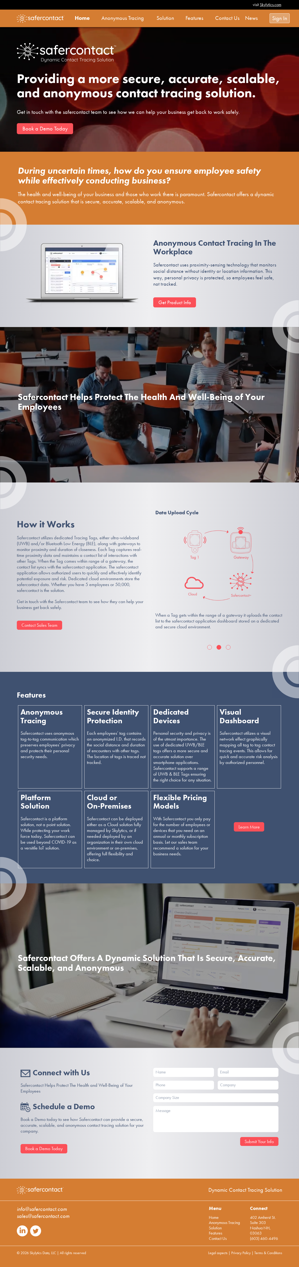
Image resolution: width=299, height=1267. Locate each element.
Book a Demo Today (45, 128)
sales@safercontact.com (43, 1216)
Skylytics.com (270, 4)
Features (215, 1233)
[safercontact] (40, 18)
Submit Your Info (259, 1141)
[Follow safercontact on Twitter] (35, 1235)
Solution (215, 1228)
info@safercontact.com (42, 1209)
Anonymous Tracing (224, 1222)
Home (214, 1217)
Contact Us (218, 1238)
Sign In (279, 18)
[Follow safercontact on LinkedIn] (22, 1235)
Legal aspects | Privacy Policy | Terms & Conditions (245, 1252)
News (251, 18)
